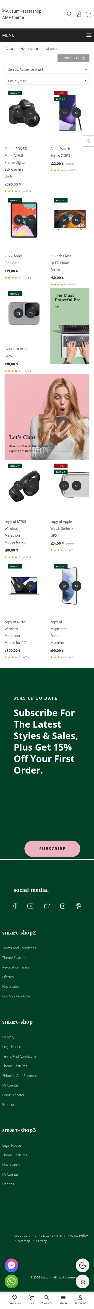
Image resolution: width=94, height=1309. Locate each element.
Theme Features (14, 957)
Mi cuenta (10, 1085)
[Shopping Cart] (82, 1281)
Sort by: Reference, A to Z (25, 69)
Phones (8, 1184)
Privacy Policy (78, 1235)
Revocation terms (16, 967)
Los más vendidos (16, 996)
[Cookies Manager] (82, 1265)
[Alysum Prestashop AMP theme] (22, 14)
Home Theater (13, 1094)
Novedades (11, 986)
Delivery (8, 1037)
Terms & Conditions (47, 1235)
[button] (47, 35)
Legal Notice (11, 1046)
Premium (9, 1104)
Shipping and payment (19, 1075)
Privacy (41, 1241)
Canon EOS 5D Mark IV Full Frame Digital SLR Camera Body (16, 162)
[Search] (69, 14)
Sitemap (24, 1241)
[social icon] (15, 906)
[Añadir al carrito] (18, 113)
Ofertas (8, 976)
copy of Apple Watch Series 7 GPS (61, 528)
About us (20, 1235)
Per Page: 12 (17, 81)
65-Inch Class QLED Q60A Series (60, 262)
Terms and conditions (19, 948)
